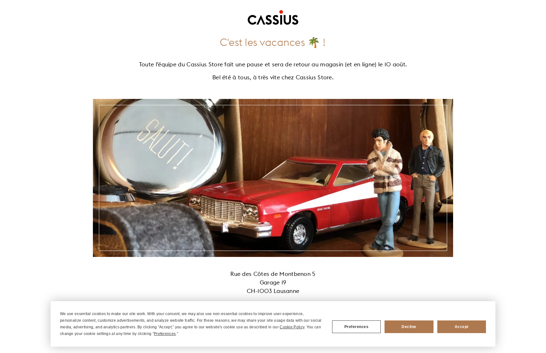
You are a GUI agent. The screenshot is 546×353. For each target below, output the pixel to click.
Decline (409, 327)
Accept (462, 327)
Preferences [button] (165, 334)
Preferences (356, 327)
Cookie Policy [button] (292, 327)
